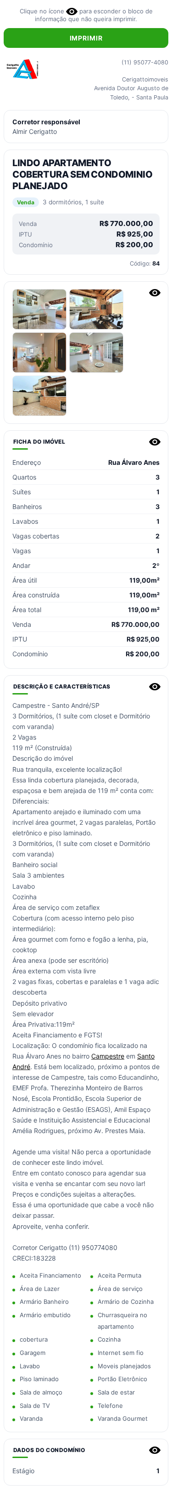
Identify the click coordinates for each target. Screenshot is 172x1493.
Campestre (107, 1056)
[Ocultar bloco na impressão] (155, 292)
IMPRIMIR (86, 38)
